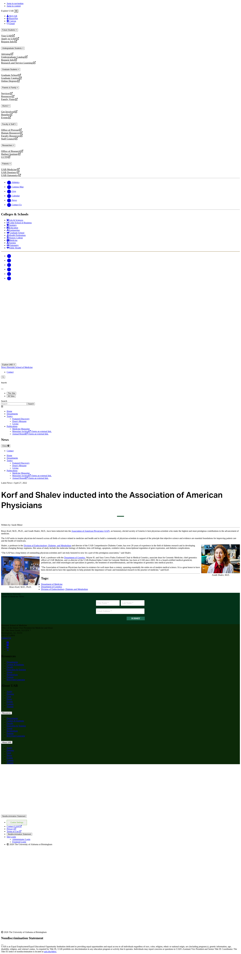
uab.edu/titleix (50, 951)
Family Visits (8, 99)
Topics (10, 416)
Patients (5, 164)
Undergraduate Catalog (13, 57)
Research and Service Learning (17, 62)
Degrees (10, 694)
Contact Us (6, 638)
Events (5, 117)
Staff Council (8, 138)
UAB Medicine (9, 169)
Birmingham (12, 674)
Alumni (5, 106)
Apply (9, 691)
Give (9, 696)
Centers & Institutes (15, 664)
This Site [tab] (11, 393)
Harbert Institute (9, 154)
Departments (12, 414)
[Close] (16, 11)
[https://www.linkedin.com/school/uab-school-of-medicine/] (8, 648)
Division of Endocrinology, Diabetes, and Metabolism (47, 545)
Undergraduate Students (12, 48)
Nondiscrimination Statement (14, 816)
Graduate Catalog (10, 78)
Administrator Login (21, 839)
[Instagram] (9, 265)
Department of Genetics (74, 557)
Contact (10, 372)
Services (5, 93)
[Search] (3, 377)
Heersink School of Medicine (20, 367)
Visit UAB (6, 35)
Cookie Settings (16, 822)
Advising (5, 54)
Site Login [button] (11, 837)
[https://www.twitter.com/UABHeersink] (8, 650)
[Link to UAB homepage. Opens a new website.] (120, 813)
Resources (6, 96)
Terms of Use (14, 831)
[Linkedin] (9, 278)
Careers (10, 704)
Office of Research (10, 151)
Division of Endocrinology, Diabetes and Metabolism (64, 589)
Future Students (9, 30)
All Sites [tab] (11, 396)
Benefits (5, 114)
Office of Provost (10, 130)
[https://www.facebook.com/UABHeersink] (8, 642)
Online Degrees (9, 81)
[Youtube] (9, 269)
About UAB (6, 742)
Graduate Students (10, 69)
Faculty (10, 667)
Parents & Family (9, 88)
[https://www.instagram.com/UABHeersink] (8, 645)
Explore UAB (7, 365)
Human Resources (10, 132)
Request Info (7, 41)
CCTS (5, 157)
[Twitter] (9, 260)
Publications (12, 426)
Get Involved (7, 111)
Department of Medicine (51, 584)
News (4, 367)
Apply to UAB (8, 38)
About (9, 672)
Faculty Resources (10, 135)
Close (4, 446)
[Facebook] (9, 256)
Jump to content (14, 6)
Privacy (11, 829)
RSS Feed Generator (16, 679)
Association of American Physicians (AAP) (90, 531)
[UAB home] (120, 306)
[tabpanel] (120, 402)
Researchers (7, 145)
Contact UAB (14, 826)
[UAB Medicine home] (120, 362)
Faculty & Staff (8, 124)
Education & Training (16, 669)
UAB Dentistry (8, 172)
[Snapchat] (9, 274)
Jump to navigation (15, 3)
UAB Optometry (9, 175)
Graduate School (9, 75)
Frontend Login (19, 842)
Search (4, 401)
